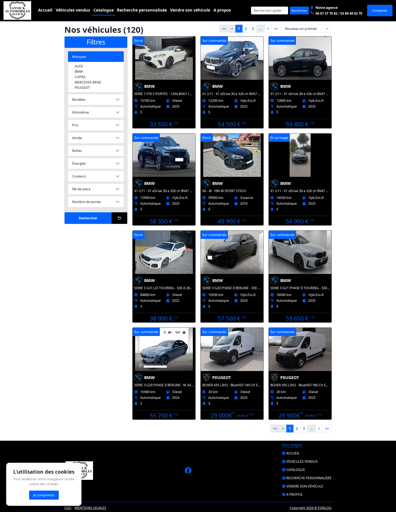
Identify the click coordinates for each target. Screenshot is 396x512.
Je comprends (44, 495)
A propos (222, 10)
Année (77, 138)
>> (276, 28)
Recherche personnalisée (142, 10)
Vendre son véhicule (190, 10)
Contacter (380, 10)
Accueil (45, 10)
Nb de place (81, 189)
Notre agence (327, 7)
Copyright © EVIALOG (311, 508)
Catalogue (103, 10)
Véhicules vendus (73, 10)
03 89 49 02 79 (351, 13)
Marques (79, 56)
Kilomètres (80, 112)
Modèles (79, 99)
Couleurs (79, 176)
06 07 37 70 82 (326, 13)
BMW (79, 71)
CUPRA (80, 77)
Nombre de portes (86, 202)
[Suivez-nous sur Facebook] (188, 471)
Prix (75, 125)
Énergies (79, 163)
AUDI (79, 66)
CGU (67, 508)
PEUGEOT (82, 87)
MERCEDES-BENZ (88, 82)
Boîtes (77, 150)
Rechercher (299, 11)
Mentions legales (90, 508)
